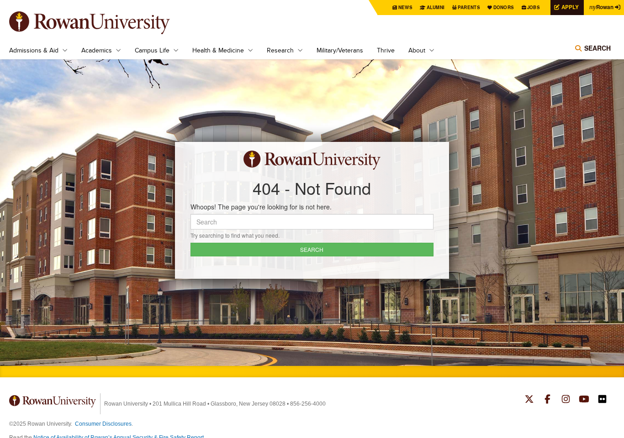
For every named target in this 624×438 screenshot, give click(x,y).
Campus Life (152, 50)
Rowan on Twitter (529, 400)
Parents (469, 7)
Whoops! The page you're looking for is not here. (261, 206)
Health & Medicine (218, 50)
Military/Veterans (340, 50)
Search (597, 47)
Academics (96, 50)
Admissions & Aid (33, 50)
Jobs (533, 7)
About (416, 50)
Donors (503, 7)
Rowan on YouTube (584, 400)
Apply (570, 7)
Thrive (386, 50)
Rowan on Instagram (565, 400)
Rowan (601, 7)
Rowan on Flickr (602, 400)
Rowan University (102, 22)
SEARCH (311, 249)
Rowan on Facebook (547, 400)
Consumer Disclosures (103, 424)
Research (280, 50)
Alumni (436, 7)
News (405, 7)
